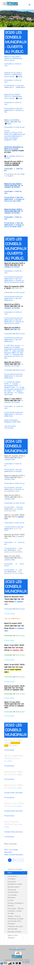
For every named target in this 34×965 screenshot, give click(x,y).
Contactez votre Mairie (17, 949)
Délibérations (20, 87)
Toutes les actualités (15, 869)
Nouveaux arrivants (14, 932)
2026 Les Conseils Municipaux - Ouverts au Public (16, 42)
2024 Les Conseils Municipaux (16, 446)
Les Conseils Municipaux (12, 896)
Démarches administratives (13, 891)
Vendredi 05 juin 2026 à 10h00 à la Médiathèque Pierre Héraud (13, 74)
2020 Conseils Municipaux (13, 855)
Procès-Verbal (9, 85)
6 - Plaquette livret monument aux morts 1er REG (13, 356)
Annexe (19, 509)
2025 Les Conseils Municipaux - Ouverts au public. (16, 249)
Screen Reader (5, 963)
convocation (8, 523)
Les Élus (11, 900)
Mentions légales (24, 962)
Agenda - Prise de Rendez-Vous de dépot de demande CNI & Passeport (15, 920)
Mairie (10, 873)
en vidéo (13, 745)
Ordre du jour (20, 127)
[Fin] (22, 860)
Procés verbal (9, 614)
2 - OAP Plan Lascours (12, 345)
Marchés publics (13, 887)
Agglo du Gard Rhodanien (13, 937)
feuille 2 (10, 176)
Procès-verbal (9, 507)
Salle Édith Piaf (17, 288)
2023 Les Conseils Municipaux (16, 586)
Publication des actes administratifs (15, 928)
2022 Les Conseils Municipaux (16, 730)
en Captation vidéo (16, 690)
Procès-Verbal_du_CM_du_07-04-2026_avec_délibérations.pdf (14, 132)
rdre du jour (20, 677)
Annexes (18, 471)
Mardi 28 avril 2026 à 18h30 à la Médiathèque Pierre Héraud (13, 96)
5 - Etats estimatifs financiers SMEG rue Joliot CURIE (14, 352)
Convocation (8, 64)
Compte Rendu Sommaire (13, 793)
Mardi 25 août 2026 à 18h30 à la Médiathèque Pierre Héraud (13, 58)
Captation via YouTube (12, 267)
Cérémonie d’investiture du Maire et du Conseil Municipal (13, 148)
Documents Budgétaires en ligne (15, 883)
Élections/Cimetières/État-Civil (16, 905)
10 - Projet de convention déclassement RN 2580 (14, 389)
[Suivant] (18, 860)
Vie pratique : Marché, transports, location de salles (16, 911)
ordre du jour (19, 523)
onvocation (9, 677)
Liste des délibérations (12, 136)
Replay (20, 76)
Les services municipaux (12, 878)
